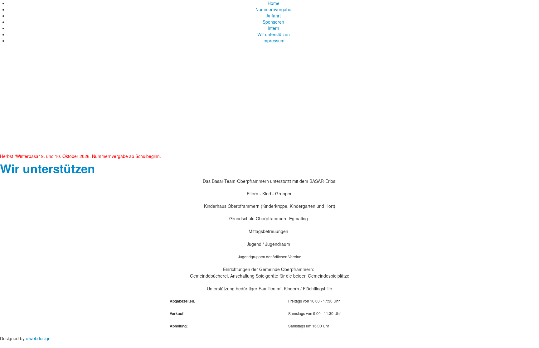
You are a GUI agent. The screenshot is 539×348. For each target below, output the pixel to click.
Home (273, 3)
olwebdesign (38, 338)
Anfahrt (273, 15)
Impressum (273, 40)
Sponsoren (273, 22)
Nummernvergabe (273, 9)
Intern (273, 28)
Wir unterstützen (273, 34)
